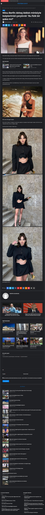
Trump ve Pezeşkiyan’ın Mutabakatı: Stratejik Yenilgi (19, 463)
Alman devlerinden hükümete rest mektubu (18, 481)
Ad (3, 369)
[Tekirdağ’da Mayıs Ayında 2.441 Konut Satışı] (6, 460)
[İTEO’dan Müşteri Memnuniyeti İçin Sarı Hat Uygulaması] (6, 446)
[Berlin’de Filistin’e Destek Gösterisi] (36, 327)
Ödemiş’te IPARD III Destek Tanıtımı (10, 473)
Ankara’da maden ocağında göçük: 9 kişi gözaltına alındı (22, 346)
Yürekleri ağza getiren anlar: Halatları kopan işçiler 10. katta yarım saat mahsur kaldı (22, 333)
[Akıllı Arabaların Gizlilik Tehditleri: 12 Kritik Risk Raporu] (6, 416)
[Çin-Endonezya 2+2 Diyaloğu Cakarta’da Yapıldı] (9, 341)
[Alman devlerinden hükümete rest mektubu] (6, 483)
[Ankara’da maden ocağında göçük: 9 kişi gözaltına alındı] (22, 341)
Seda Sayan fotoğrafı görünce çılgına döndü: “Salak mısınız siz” (22, 429)
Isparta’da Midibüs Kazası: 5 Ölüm (16, 395)
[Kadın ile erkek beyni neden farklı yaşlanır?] (6, 455)
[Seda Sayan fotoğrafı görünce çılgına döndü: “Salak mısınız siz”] (6, 431)
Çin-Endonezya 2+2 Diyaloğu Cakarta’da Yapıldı (8, 346)
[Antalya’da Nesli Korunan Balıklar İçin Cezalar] (6, 478)
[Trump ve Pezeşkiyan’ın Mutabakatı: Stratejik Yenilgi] (6, 465)
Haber (4, 10)
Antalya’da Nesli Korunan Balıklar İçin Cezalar (18, 476)
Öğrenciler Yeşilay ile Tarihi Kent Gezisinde (35, 346)
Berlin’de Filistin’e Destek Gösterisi (35, 332)
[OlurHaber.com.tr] (22, 3)
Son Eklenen (22, 386)
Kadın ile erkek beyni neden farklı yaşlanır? (17, 453)
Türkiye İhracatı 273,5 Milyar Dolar (16, 468)
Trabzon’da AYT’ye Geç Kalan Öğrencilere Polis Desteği (20, 390)
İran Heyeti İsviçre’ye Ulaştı (8, 331)
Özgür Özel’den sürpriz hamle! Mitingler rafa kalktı (19, 449)
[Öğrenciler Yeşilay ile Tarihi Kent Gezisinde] (36, 341)
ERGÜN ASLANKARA (7, 22)
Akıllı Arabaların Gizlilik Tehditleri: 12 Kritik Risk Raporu (20, 414)
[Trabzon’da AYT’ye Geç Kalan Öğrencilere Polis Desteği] (6, 66)
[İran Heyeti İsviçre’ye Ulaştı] (9, 327)
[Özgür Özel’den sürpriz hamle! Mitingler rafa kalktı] (6, 450)
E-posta (4, 373)
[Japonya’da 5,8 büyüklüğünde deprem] (6, 407)
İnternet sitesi (25, 373)
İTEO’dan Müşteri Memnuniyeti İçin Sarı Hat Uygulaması (20, 444)
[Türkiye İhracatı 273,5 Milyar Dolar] (6, 470)
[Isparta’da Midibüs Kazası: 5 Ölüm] (26, 66)
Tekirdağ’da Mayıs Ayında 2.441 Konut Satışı (18, 458)
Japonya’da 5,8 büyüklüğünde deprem (15, 0)
